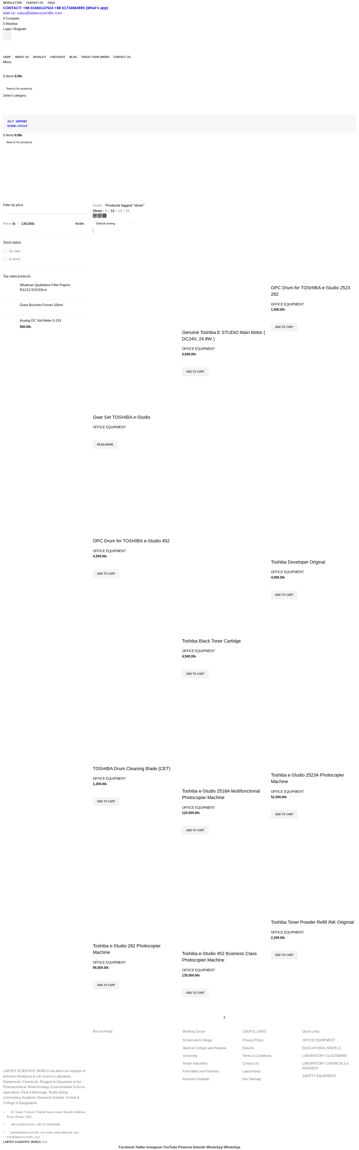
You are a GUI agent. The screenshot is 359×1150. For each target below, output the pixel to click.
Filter (79, 223)
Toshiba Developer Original (298, 562)
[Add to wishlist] (98, 435)
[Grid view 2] (95, 216)
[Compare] (98, 409)
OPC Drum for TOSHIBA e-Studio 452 (131, 540)
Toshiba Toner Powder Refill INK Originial (312, 922)
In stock (14, 259)
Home (98, 205)
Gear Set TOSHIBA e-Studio (121, 417)
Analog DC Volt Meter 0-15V (40, 320)
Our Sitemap (251, 1079)
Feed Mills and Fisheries (201, 1071)
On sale (14, 251)
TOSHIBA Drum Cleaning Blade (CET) (131, 768)
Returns (248, 1048)
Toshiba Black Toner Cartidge (211, 641)
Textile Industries (195, 1063)
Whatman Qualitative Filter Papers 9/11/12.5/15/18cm (45, 287)
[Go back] (167, 161)
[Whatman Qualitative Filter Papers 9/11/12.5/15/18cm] (10, 289)
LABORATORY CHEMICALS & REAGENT (325, 1066)
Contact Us (250, 1063)
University (190, 1056)
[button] (195, 371)
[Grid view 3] (100, 216)
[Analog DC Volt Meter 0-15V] (10, 325)
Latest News (251, 1071)
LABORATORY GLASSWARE (324, 1056)
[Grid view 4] (104, 216)
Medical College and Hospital (204, 1048)
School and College (197, 1040)
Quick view (98, 454)
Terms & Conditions (256, 1056)
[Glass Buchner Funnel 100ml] (10, 307)
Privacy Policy (252, 1040)
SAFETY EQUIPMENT (319, 1076)
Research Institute (196, 1079)
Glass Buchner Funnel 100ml (41, 305)
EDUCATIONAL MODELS (321, 1048)
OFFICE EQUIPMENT (109, 427)
